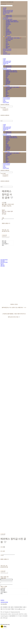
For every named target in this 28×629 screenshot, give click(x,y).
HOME (4, 7)
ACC (7, 42)
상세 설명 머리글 (4, 259)
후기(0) (2, 263)
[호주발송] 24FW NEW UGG (12, 21)
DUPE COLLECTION (8, 10)
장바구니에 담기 (4, 572)
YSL (7, 27)
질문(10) (2, 264)
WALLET (8, 46)
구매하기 (2, 534)
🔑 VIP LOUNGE (7, 36)
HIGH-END (9, 32)
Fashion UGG (9, 15)
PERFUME (8, 24)
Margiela (8, 34)
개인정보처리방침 (4, 602)
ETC (7, 45)
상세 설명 (2, 260)
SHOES (7, 44)
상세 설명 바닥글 (4, 262)
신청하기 (2, 587)
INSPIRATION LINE (8, 11)
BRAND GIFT (6, 12)
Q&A (4, 51)
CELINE (8, 30)
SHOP (4, 9)
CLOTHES (8, 40)
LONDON (5, 17)
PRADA (7, 29)
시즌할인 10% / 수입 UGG (11, 20)
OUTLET (8, 22)
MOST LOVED (9, 39)
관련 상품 (2, 265)
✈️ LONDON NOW (7, 19)
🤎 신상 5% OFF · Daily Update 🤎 (13, 37)
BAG (7, 41)
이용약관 (2, 600)
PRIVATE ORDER (7, 49)
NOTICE (5, 52)
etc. (6, 35)
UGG (4, 14)
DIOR (7, 26)
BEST (7, 47)
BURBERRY (8, 31)
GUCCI (7, 25)
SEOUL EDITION (7, 50)
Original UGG (9, 16)
